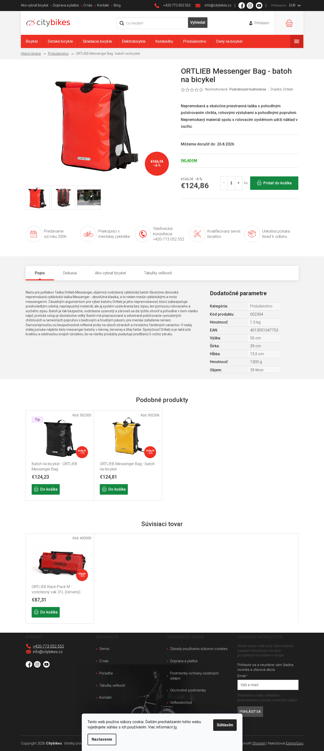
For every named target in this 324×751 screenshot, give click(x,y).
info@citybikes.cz (48, 651)
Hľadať (198, 22)
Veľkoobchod (181, 702)
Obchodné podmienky (188, 690)
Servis (104, 649)
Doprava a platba (66, 5)
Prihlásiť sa (250, 712)
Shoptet (258, 743)
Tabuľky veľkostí (112, 685)
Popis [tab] (40, 273)
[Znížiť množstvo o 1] (224, 183)
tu (175, 727)
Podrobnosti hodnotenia (248, 89)
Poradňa (106, 673)
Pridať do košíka (277, 183)
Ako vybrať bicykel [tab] (110, 273)
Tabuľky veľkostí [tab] (158, 273)
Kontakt (103, 5)
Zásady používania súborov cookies (199, 649)
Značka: (281, 89)
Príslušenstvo (261, 306)
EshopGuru (294, 743)
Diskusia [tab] (70, 273)
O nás (87, 5)
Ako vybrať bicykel (34, 5)
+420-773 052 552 (48, 646)
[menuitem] (32, 41)
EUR (292, 5)
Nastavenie (102, 739)
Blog (117, 5)
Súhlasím (225, 725)
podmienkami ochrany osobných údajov (267, 700)
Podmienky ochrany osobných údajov (194, 675)
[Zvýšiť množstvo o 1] (238, 183)
